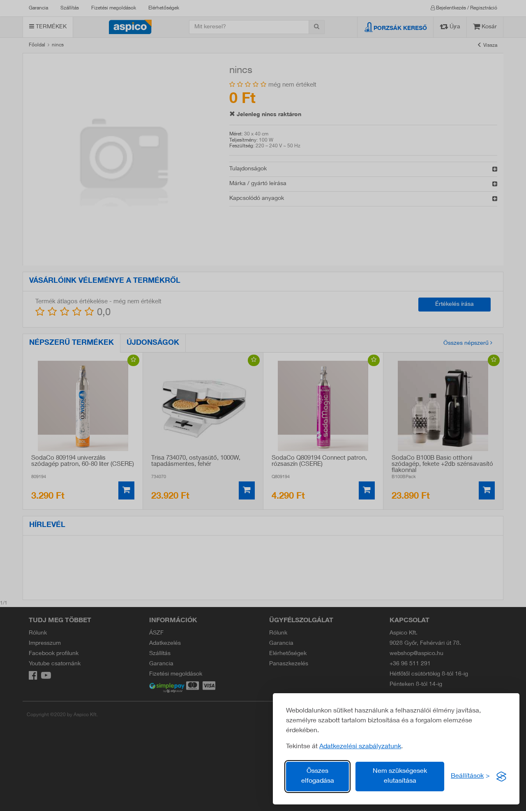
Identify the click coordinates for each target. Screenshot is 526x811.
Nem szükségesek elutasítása (400, 776)
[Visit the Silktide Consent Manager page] (501, 776)
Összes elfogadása (317, 776)
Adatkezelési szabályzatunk (360, 747)
